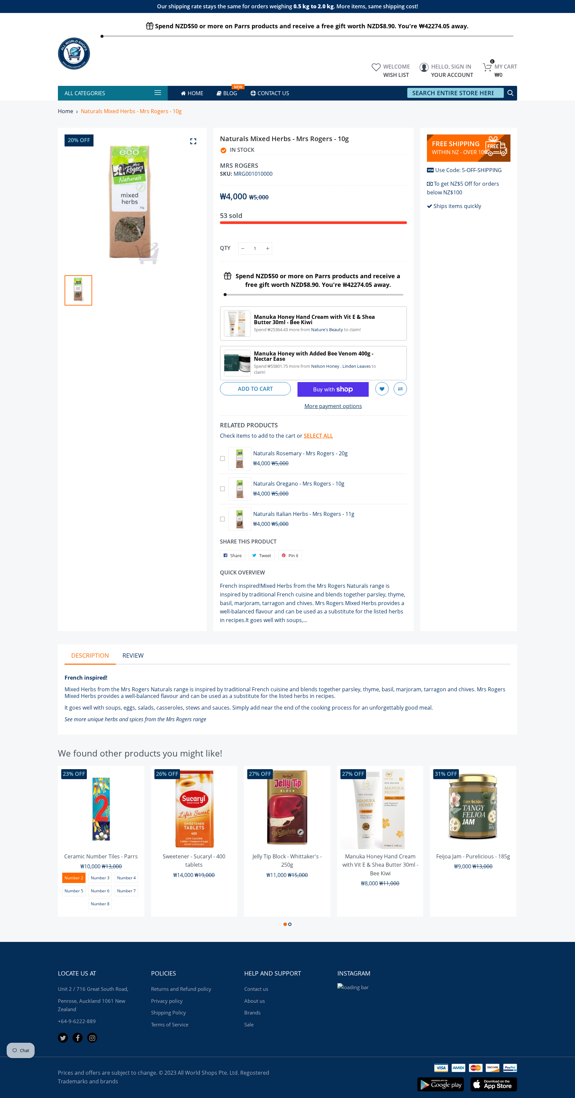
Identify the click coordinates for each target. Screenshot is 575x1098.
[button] (285, 924)
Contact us (256, 989)
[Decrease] (243, 248)
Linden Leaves (357, 366)
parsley (351, 689)
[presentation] (71, 847)
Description (90, 655)
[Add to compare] (400, 388)
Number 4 (126, 878)
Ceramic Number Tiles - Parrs (101, 856)
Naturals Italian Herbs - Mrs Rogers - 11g (303, 514)
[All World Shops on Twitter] (63, 1038)
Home (65, 111)
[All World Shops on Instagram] (92, 1038)
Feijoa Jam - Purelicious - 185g (473, 856)
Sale (249, 1024)
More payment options (333, 406)
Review (133, 655)
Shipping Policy (168, 1012)
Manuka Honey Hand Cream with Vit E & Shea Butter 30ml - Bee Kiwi (380, 865)
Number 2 (74, 878)
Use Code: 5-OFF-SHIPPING (468, 170)
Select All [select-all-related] (318, 435)
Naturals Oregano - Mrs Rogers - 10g (298, 483)
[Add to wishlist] (382, 388)
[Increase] (268, 248)
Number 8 (100, 904)
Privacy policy (167, 1000)
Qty (225, 248)
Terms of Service (169, 1024)
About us (254, 1000)
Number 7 (126, 891)
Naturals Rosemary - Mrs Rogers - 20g (300, 453)
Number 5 (74, 891)
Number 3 (100, 878)
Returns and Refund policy (181, 989)
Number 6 (100, 891)
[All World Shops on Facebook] (78, 1038)
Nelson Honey (325, 366)
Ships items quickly (457, 206)
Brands (252, 1012)
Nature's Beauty (327, 329)
